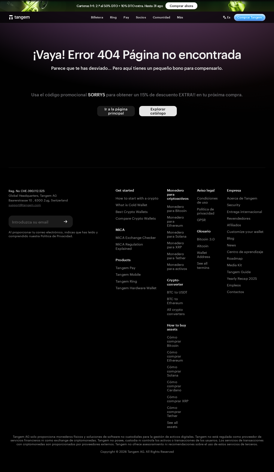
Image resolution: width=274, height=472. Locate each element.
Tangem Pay (125, 267)
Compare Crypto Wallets (136, 218)
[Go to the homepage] (19, 17)
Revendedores (238, 218)
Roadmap (235, 258)
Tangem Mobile (128, 274)
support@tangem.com (25, 204)
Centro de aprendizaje (245, 251)
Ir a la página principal (115, 111)
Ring (113, 17)
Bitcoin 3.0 (206, 239)
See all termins (203, 265)
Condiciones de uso (207, 200)
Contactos (235, 291)
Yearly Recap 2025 (242, 278)
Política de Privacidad (56, 235)
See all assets (172, 424)
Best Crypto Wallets (132, 211)
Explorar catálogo (158, 111)
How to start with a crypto (137, 198)
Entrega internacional (244, 211)
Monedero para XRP (175, 244)
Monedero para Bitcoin (177, 208)
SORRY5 (96, 94)
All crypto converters (176, 311)
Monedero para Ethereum (175, 221)
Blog (230, 238)
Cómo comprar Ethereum (175, 356)
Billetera (97, 17)
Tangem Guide (239, 271)
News (231, 245)
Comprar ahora (181, 6)
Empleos (234, 285)
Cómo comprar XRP (177, 398)
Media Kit (234, 264)
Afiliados (234, 224)
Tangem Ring (126, 281)
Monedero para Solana (176, 234)
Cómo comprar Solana (174, 370)
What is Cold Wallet (131, 204)
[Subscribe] (65, 221)
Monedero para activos (177, 266)
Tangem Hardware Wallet (136, 287)
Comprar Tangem (249, 17)
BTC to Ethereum (175, 300)
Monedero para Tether (176, 255)
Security (233, 204)
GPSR (201, 219)
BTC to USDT (177, 292)
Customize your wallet (245, 231)
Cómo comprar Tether (174, 411)
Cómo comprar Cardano (174, 385)
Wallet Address (203, 254)
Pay (126, 17)
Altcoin (202, 245)
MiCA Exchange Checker (136, 237)
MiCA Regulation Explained (129, 246)
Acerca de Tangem (242, 198)
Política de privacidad (205, 211)
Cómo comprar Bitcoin (174, 341)
